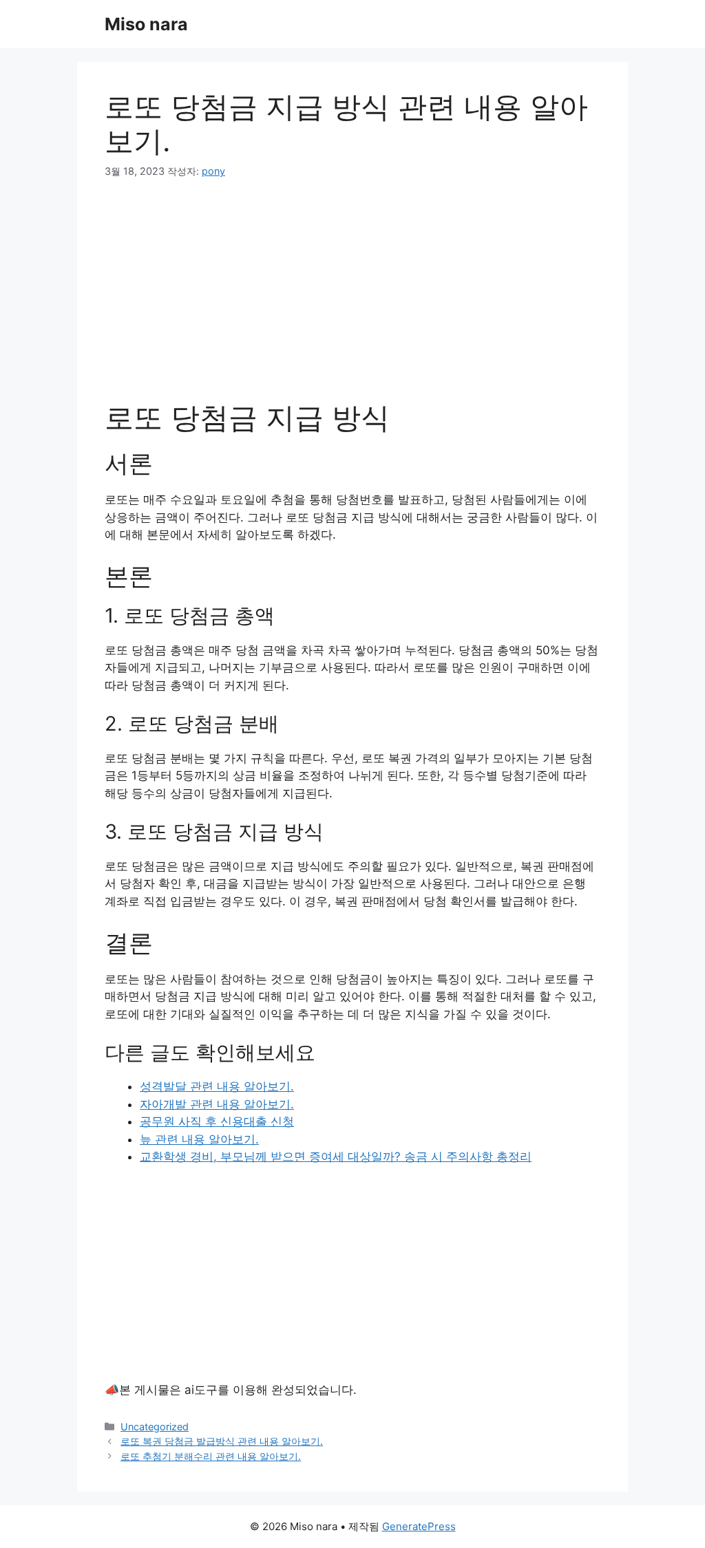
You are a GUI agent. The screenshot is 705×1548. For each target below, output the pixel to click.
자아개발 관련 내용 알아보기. (217, 1104)
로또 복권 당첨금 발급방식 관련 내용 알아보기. (221, 1441)
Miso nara (146, 24)
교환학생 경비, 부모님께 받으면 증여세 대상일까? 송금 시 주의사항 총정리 (336, 1156)
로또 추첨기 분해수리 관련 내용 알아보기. (210, 1456)
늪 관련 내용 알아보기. (199, 1139)
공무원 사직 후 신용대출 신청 (217, 1121)
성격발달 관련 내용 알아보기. (217, 1086)
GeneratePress (419, 1526)
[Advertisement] (352, 298)
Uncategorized (154, 1426)
